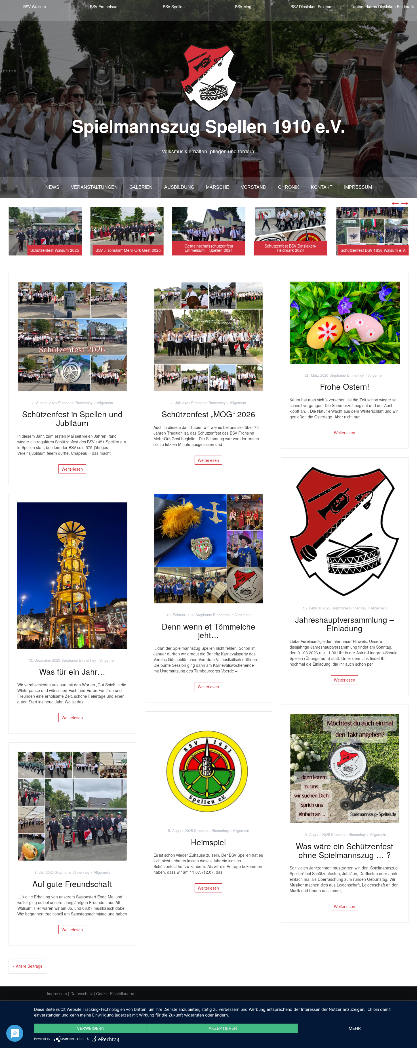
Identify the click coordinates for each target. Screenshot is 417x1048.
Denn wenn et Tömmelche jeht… (208, 631)
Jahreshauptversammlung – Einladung (344, 624)
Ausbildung (179, 187)
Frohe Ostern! (344, 386)
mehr (355, 1028)
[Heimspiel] (208, 769)
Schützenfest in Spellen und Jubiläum (72, 418)
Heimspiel (208, 842)
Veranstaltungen (94, 187)
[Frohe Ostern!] (345, 322)
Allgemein (105, 402)
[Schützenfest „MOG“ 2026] (208, 336)
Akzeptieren (222, 1028)
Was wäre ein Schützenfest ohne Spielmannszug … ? (344, 850)
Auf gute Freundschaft (72, 883)
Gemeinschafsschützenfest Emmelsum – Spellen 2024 (208, 248)
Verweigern (90, 1028)
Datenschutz (81, 993)
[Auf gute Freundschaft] (72, 805)
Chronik (288, 187)
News (52, 187)
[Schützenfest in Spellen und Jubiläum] (72, 336)
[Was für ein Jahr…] (72, 575)
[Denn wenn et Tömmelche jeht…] (208, 548)
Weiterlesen (72, 469)
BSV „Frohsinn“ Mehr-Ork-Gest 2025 (128, 250)
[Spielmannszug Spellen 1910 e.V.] (209, 77)
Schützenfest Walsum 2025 (54, 250)
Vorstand (253, 187)
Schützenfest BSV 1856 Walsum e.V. (373, 250)
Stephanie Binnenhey (75, 402)
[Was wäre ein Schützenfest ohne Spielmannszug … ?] (345, 768)
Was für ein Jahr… (72, 671)
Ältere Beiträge (29, 966)
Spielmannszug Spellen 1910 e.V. (208, 125)
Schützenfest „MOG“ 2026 (208, 414)
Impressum (358, 187)
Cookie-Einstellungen (115, 993)
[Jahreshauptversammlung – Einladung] (345, 531)
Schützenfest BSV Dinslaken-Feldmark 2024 (290, 248)
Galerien (141, 187)
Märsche (217, 187)
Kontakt (321, 187)
